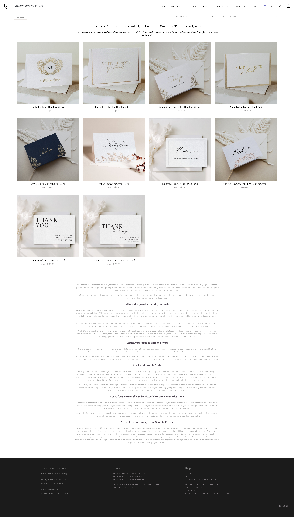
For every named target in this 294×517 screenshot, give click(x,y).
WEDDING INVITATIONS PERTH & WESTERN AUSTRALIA (138, 485)
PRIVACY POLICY (36, 506)
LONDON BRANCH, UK (123, 488)
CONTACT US (191, 473)
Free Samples (243, 6)
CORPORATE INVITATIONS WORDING (201, 485)
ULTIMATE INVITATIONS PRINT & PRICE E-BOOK (207, 493)
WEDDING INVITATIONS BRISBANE (128, 479)
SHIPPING (49, 506)
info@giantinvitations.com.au (55, 493)
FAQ (186, 476)
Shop (162, 6)
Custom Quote (191, 6)
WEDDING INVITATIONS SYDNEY (127, 476)
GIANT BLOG (190, 490)
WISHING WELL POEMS (195, 482)
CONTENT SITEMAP (73, 506)
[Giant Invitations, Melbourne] (5, 6)
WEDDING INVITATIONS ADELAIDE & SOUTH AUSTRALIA (139, 482)
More (256, 6)
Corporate (174, 6)
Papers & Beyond (223, 6)
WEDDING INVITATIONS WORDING (200, 479)
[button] (279, 6)
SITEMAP (59, 506)
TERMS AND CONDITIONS (16, 506)
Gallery (207, 6)
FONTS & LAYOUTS (193, 488)
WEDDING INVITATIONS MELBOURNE (130, 473)
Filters (21, 17)
